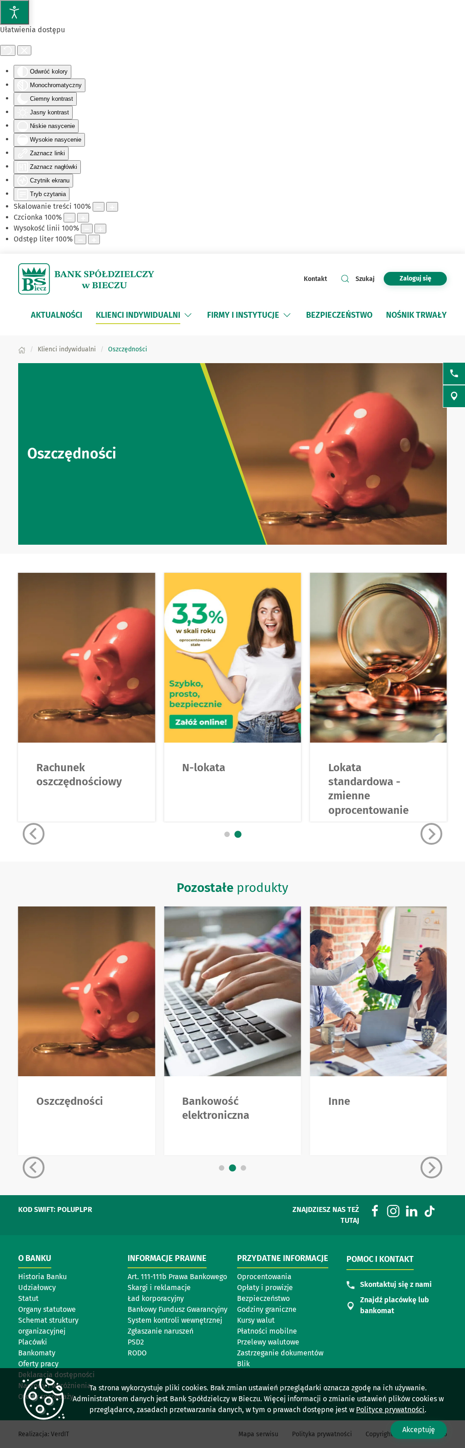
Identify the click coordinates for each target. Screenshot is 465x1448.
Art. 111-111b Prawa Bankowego (177, 1276)
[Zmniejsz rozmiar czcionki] (69, 217)
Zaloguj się (423, 278)
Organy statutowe (47, 1309)
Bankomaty (36, 1353)
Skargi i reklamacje (159, 1287)
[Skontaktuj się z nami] (454, 373)
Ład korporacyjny (156, 1298)
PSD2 (136, 1342)
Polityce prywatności (390, 1409)
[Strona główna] (21, 349)
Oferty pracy (38, 1363)
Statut (28, 1298)
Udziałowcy (37, 1287)
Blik (243, 1363)
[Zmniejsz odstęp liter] (80, 239)
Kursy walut (256, 1320)
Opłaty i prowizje (265, 1287)
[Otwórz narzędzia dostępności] (14, 12)
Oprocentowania (264, 1276)
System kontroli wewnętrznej (175, 1320)
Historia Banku (42, 1276)
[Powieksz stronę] (112, 207)
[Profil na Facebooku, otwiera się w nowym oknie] (375, 1210)
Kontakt (315, 279)
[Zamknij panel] (24, 50)
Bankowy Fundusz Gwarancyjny (178, 1309)
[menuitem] (56, 315)
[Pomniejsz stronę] (98, 207)
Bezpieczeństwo (263, 1298)
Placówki (32, 1342)
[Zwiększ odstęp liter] (94, 239)
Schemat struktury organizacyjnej (48, 1325)
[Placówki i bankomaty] (454, 396)
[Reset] (7, 50)
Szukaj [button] (365, 279)
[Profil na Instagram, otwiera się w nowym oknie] (393, 1210)
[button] (188, 315)
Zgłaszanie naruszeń (160, 1331)
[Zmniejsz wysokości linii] (87, 228)
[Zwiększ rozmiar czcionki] (83, 217)
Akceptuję (418, 1429)
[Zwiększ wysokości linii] (100, 228)
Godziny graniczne (267, 1309)
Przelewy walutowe (268, 1342)
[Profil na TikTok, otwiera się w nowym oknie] (429, 1210)
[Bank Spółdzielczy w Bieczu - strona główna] (86, 279)
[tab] (227, 834)
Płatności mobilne (267, 1331)
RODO (137, 1353)
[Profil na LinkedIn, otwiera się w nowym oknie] (411, 1210)
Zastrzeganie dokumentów (280, 1353)
